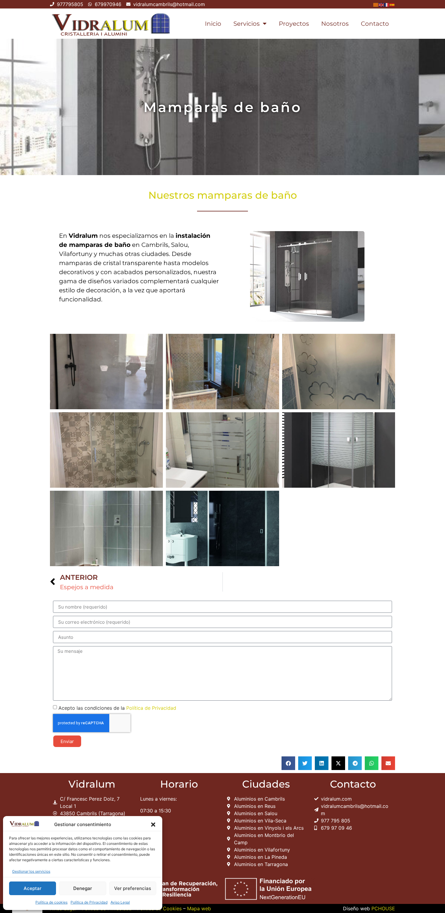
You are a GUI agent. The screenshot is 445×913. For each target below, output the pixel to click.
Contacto (375, 23)
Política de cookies (51, 902)
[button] (153, 825)
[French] (387, 4)
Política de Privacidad (89, 902)
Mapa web (199, 908)
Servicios (246, 23)
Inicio (213, 23)
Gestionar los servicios (31, 871)
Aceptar (32, 888)
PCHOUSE (383, 908)
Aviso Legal (120, 902)
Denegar (82, 888)
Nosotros (335, 23)
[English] (381, 4)
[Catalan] (376, 4)
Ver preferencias (132, 888)
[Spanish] (392, 4)
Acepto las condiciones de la (117, 708)
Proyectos (294, 23)
